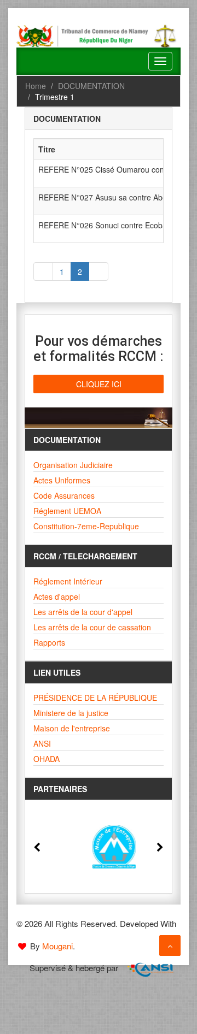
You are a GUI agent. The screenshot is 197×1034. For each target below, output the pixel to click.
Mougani (57, 946)
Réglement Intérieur (67, 581)
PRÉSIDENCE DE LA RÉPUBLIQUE (95, 697)
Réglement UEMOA (67, 510)
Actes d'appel (56, 596)
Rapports (49, 642)
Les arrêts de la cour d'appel (82, 611)
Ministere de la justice (70, 712)
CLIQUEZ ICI (98, 384)
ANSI (42, 743)
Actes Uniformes (61, 480)
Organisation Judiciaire (73, 464)
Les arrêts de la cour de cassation (92, 627)
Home (35, 85)
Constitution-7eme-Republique (86, 526)
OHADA (46, 758)
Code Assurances (64, 495)
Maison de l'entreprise (71, 728)
